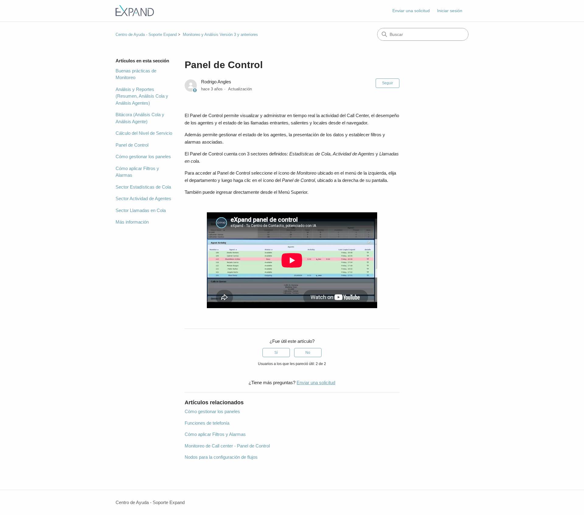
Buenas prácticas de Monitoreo (136, 74)
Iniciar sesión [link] (449, 10)
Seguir (387, 83)
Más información (132, 221)
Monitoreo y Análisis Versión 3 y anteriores (220, 34)
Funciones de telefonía (207, 423)
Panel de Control (132, 145)
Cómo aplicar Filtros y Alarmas (137, 172)
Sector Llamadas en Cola (141, 210)
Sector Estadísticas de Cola (143, 187)
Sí (276, 352)
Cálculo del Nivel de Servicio (144, 133)
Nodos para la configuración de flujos (221, 457)
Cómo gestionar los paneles (143, 156)
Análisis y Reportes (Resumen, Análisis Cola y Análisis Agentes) (142, 96)
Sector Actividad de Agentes (143, 198)
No (307, 352)
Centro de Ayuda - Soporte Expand (146, 34)
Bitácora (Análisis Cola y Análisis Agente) (140, 118)
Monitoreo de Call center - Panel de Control (227, 445)
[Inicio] (135, 10)
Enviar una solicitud (411, 10)
